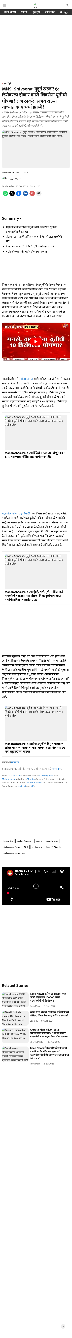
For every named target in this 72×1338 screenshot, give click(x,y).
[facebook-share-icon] (18, 195)
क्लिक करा (56, 769)
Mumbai (31, 779)
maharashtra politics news (14, 853)
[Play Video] (36, 342)
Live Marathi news (34, 782)
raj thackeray (37, 847)
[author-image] (4, 179)
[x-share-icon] (12, 195)
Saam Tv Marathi (53, 847)
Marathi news (14, 775)
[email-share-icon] (32, 195)
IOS (32, 786)
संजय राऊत (27, 379)
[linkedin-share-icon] (25, 195)
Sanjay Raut (8, 841)
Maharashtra (8, 779)
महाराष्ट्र (24, 12)
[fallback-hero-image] (15, 999)
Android (22, 786)
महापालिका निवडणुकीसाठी (16, 513)
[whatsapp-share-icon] (5, 195)
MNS (26, 847)
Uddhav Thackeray (24, 841)
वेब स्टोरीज (50, 12)
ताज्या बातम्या (10, 12)
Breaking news (46, 775)
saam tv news (52, 841)
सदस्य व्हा (15, 762)
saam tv (39, 841)
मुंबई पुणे (36, 12)
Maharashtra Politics (12, 847)
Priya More (15, 179)
